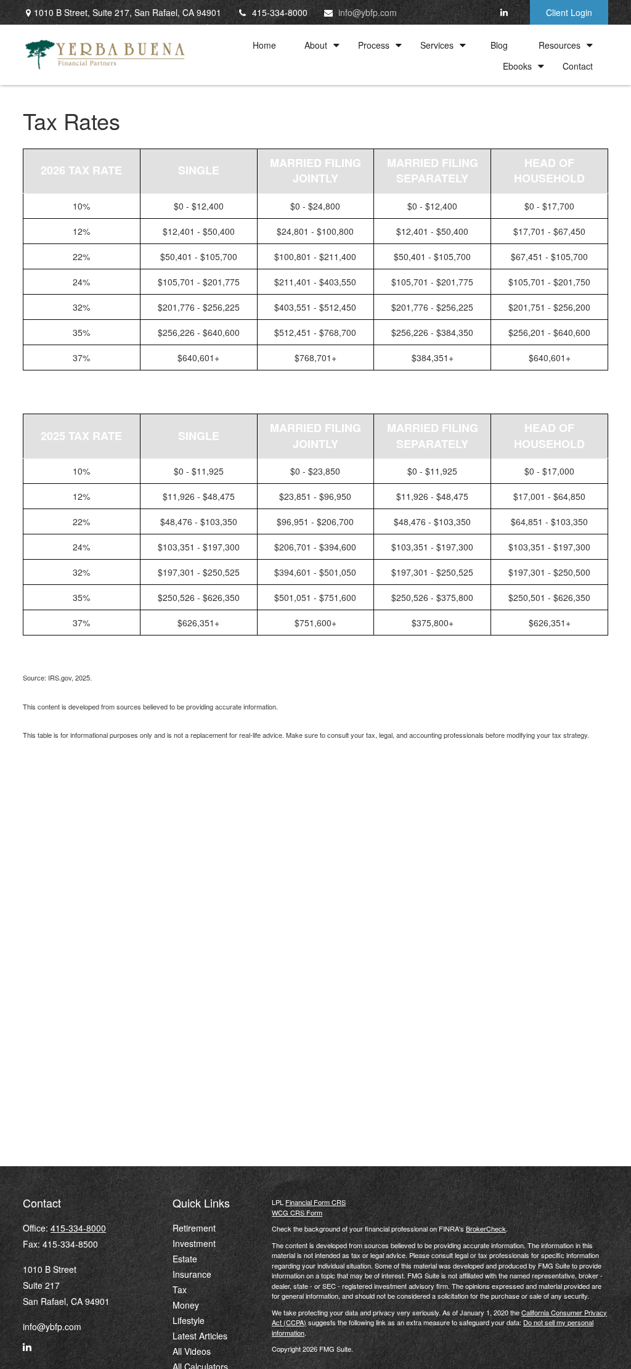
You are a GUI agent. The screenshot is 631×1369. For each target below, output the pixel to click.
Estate (185, 1259)
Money (186, 1305)
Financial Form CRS (315, 1202)
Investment (194, 1243)
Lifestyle (189, 1320)
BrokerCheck (486, 1228)
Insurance (192, 1274)
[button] (264, 44)
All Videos (192, 1351)
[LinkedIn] (504, 12)
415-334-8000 (279, 12)
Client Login (569, 12)
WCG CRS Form (297, 1212)
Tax (180, 1289)
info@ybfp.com (367, 12)
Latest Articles (200, 1336)
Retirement (194, 1228)
